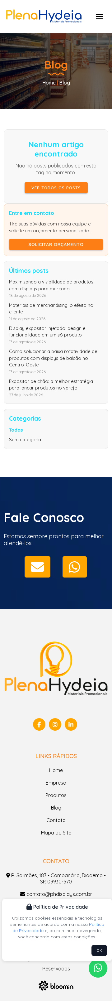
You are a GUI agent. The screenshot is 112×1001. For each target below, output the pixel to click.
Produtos (56, 795)
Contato (56, 820)
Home (49, 83)
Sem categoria (25, 439)
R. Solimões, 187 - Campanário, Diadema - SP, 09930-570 (58, 878)
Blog (56, 808)
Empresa (56, 783)
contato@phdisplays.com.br (58, 894)
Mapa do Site (56, 832)
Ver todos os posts (56, 187)
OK (99, 950)
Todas (16, 430)
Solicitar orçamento (56, 244)
